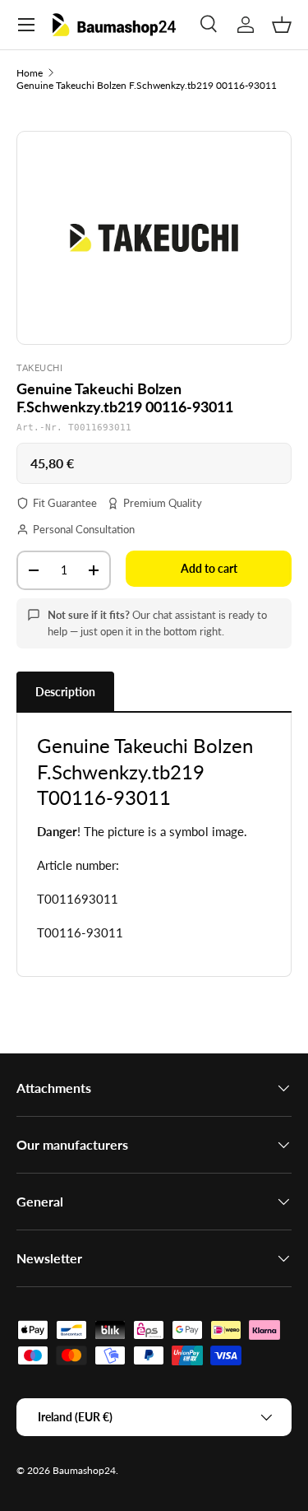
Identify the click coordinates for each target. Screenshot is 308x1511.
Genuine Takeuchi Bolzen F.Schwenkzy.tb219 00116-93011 (146, 85)
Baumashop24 (84, 1470)
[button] (282, 25)
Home (29, 73)
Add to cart (209, 568)
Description (65, 692)
